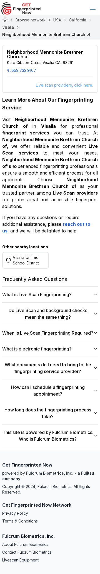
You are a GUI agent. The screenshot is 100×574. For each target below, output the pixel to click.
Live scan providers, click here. (64, 85)
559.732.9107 (24, 70)
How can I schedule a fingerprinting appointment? (48, 390)
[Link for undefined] (5, 20)
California (77, 20)
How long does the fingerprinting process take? (47, 413)
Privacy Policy (15, 513)
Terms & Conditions (20, 521)
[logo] (25, 8)
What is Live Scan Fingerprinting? (37, 294)
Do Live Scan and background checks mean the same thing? (48, 314)
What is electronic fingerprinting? (37, 349)
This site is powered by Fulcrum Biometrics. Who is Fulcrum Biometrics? (47, 436)
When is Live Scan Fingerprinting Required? (47, 333)
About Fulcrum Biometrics (25, 544)
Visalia (8, 27)
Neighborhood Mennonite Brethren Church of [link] (46, 34)
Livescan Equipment (20, 560)
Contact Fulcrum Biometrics (27, 552)
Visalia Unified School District (26, 260)
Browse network (31, 20)
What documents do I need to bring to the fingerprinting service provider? (48, 368)
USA (57, 20)
